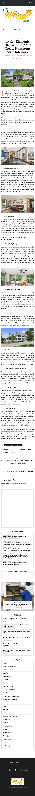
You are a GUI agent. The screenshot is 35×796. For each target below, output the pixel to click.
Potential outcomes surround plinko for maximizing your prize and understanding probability (15, 556)
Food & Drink (7, 686)
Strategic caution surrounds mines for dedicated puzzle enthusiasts (14, 537)
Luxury (5, 713)
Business (5, 621)
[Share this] (13, 58)
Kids (4, 706)
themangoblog (9, 55)
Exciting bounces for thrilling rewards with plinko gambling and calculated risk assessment (17, 543)
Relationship (7, 726)
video (4, 742)
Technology (6, 732)
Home (12, 762)
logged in (12, 484)
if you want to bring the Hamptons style (16, 118)
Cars (4, 673)
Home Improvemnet (9, 699)
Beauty (5, 663)
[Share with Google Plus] (19, 58)
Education (6, 676)
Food (4, 683)
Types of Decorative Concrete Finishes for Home (16, 638)
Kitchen (5, 709)
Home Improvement (25, 55)
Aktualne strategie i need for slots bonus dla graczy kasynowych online (16, 563)
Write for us (20, 762)
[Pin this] (21, 58)
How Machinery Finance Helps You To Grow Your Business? (16, 619)
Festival (5, 680)
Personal (6, 719)
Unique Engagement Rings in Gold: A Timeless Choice (16, 631)
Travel (5, 736)
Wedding (5, 746)
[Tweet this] (16, 58)
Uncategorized (7, 739)
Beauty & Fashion (7, 627)
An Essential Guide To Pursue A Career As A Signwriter (16, 644)
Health (5, 693)
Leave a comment (25, 449)
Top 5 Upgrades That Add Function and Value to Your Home (17, 650)
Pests (4, 723)
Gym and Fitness (8, 689)
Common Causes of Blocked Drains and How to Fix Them (17, 605)
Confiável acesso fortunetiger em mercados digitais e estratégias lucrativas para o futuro (16, 549)
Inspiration (6, 703)
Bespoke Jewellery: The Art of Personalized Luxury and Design (16, 625)
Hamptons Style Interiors (12, 445)
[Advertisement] (17, 508)
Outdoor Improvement (10, 716)
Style (4, 729)
